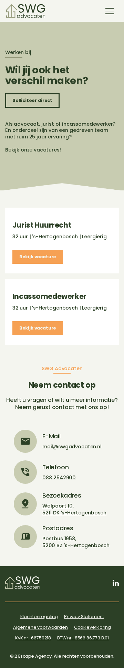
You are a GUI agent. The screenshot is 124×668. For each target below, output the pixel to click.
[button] (109, 11)
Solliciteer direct (32, 100)
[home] (25, 11)
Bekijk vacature (37, 257)
